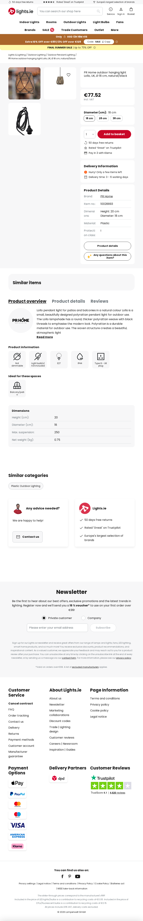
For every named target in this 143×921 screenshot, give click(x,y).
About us (55, 698)
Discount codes (59, 721)
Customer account (21, 746)
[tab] (27, 301)
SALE (45, 30)
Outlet (99, 30)
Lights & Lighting (17, 54)
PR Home (106, 196)
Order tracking (18, 716)
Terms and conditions (105, 698)
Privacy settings (27, 883)
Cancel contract (20, 703)
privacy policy (123, 657)
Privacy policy (99, 705)
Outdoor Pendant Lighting (61, 54)
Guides (70, 750)
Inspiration (56, 750)
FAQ (11, 709)
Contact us (16, 722)
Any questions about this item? (110, 256)
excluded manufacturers (85, 666)
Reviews (99, 301)
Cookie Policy (102, 883)
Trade (53, 727)
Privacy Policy (85, 883)
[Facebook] (65, 876)
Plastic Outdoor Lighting (25, 486)
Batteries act (117, 883)
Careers (55, 744)
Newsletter (57, 705)
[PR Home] (20, 320)
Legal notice (98, 717)
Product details (68, 301)
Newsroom (70, 744)
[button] (24, 119)
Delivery (14, 728)
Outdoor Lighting (37, 54)
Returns (13, 734)
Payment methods (21, 740)
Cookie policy (99, 710)
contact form (69, 657)
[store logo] (20, 11)
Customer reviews (61, 738)
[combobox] (70, 11)
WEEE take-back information (72, 888)
